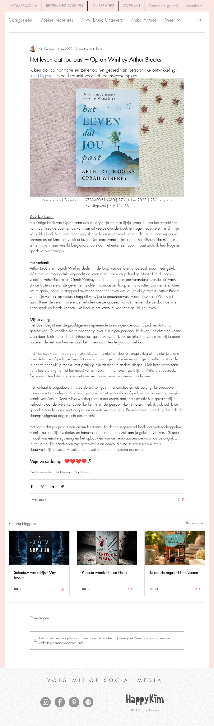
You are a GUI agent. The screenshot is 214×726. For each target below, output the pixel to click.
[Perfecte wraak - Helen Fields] (107, 548)
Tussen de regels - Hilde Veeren (174, 572)
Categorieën (20, 20)
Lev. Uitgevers (63, 472)
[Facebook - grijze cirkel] (60, 702)
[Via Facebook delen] (32, 486)
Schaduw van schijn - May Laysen (35, 575)
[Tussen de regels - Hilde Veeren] (175, 548)
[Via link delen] (62, 486)
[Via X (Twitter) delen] (42, 486)
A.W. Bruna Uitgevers (101, 20)
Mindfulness (82, 472)
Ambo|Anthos (143, 20)
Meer (170, 20)
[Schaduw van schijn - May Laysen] (39, 548)
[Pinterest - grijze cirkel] (74, 702)
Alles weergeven (195, 523)
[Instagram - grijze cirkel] (45, 702)
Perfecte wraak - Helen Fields (104, 572)
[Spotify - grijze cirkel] (88, 702)
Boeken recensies (57, 20)
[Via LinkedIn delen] (52, 486)
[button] (200, 20)
